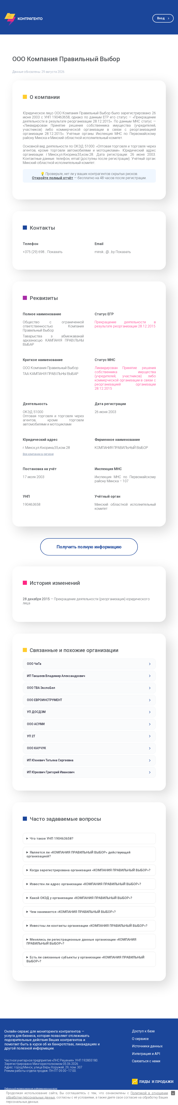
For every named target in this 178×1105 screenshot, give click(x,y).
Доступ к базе (143, 1031)
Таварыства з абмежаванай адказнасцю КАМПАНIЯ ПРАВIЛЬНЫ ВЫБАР (53, 340)
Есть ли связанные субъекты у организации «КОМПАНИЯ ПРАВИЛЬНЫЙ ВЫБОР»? (85, 959)
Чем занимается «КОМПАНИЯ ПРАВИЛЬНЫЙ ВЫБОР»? (73, 912)
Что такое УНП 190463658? (51, 838)
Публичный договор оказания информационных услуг (30, 1088)
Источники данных (147, 1046)
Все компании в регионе (38, 454)
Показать (55, 252)
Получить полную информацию (89, 546)
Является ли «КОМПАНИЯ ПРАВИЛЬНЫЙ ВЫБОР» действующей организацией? (78, 854)
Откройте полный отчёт (52, 178)
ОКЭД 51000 (33, 412)
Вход (161, 18)
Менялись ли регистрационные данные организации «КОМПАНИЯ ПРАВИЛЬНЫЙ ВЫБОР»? (81, 941)
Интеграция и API (146, 1054)
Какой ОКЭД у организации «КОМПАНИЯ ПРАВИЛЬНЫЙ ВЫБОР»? (81, 898)
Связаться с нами (146, 1061)
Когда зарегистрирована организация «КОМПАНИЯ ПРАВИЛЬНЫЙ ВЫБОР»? (90, 870)
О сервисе (140, 1039)
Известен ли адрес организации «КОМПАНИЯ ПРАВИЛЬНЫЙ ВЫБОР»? (85, 884)
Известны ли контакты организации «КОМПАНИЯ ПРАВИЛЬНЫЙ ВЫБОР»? (88, 926)
